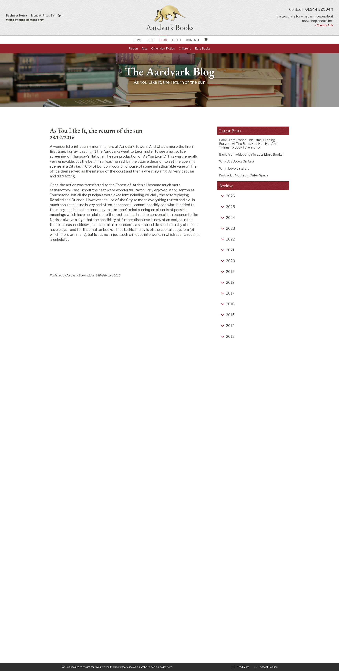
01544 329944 (311, 9)
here (169, 666)
